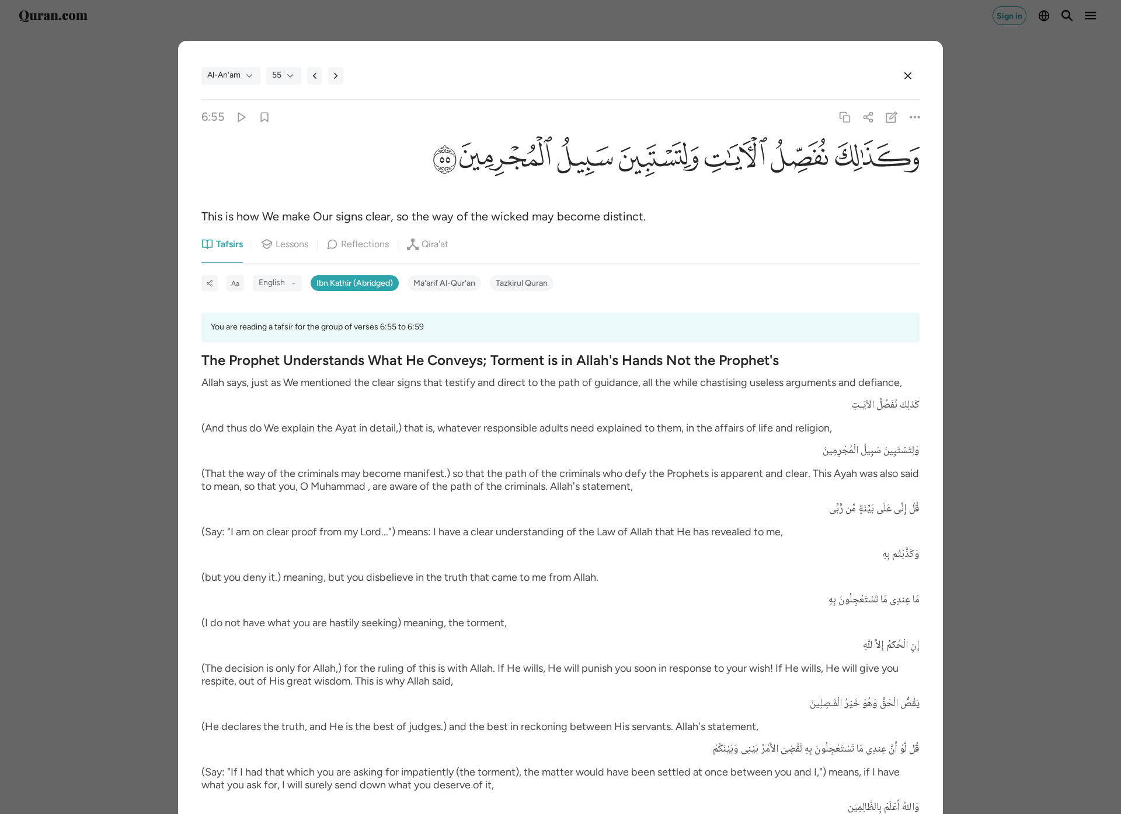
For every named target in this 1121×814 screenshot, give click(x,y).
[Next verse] (335, 76)
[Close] (908, 75)
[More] (915, 117)
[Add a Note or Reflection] (892, 117)
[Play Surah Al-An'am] (241, 117)
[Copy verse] (844, 117)
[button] (874, 160)
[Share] (868, 117)
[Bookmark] (264, 117)
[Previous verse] (314, 76)
